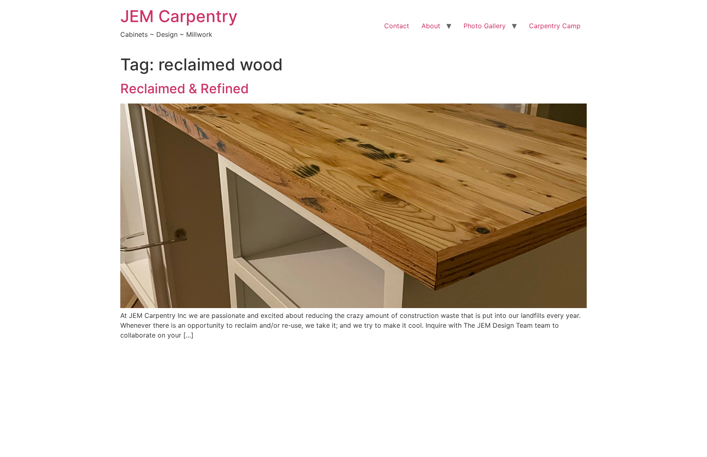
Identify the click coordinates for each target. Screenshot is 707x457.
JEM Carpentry (179, 16)
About (430, 26)
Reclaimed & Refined (184, 89)
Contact (396, 26)
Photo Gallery (485, 26)
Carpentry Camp (555, 26)
